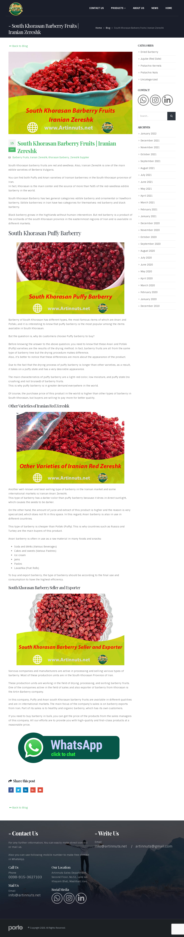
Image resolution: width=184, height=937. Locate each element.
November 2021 (150, 147)
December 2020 (150, 223)
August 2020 (148, 250)
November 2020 (150, 230)
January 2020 (149, 299)
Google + (33, 790)
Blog (108, 27)
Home (168, 8)
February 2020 (149, 292)
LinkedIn (25, 790)
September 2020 (150, 243)
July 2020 (146, 257)
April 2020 (147, 278)
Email (40, 790)
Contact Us (96, 8)
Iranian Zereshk (38, 157)
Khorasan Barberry (59, 157)
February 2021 (149, 209)
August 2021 (148, 168)
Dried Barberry (149, 52)
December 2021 (150, 140)
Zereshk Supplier (79, 157)
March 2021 (148, 202)
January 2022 (149, 133)
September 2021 (150, 161)
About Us (138, 8)
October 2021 (149, 154)
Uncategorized (149, 79)
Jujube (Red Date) (151, 58)
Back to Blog (20, 46)
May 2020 (146, 271)
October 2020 (149, 237)
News (154, 8)
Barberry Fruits (21, 157)
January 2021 (149, 216)
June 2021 (147, 181)
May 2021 (146, 188)
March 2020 (148, 285)
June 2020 (147, 264)
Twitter (18, 790)
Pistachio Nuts (149, 72)
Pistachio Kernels (151, 65)
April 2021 (147, 195)
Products (117, 8)
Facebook (11, 790)
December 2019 (150, 306)
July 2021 (146, 175)
